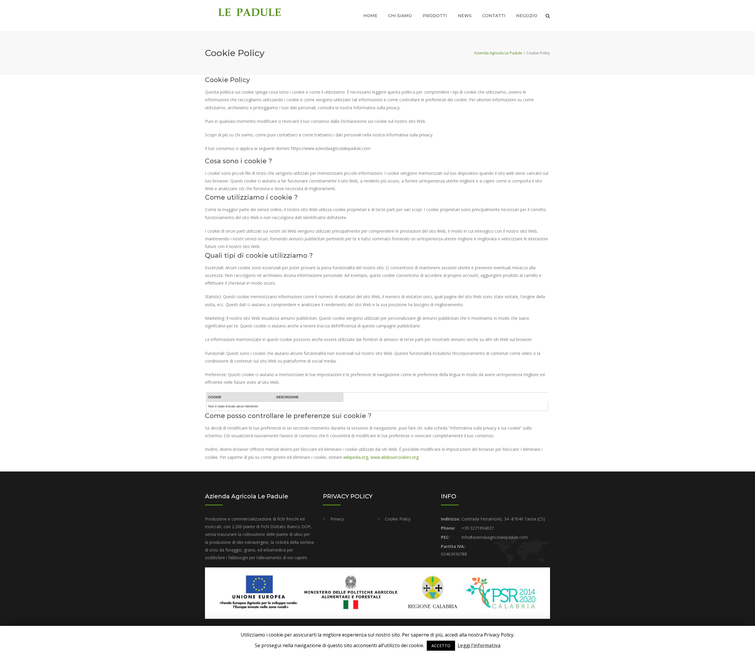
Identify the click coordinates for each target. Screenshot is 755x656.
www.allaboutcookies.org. (394, 457)
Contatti (493, 15)
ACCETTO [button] (440, 645)
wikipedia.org (355, 457)
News (465, 15)
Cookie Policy (398, 519)
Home (370, 15)
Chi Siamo (400, 15)
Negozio (526, 15)
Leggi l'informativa (479, 645)
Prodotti (435, 15)
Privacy (337, 519)
